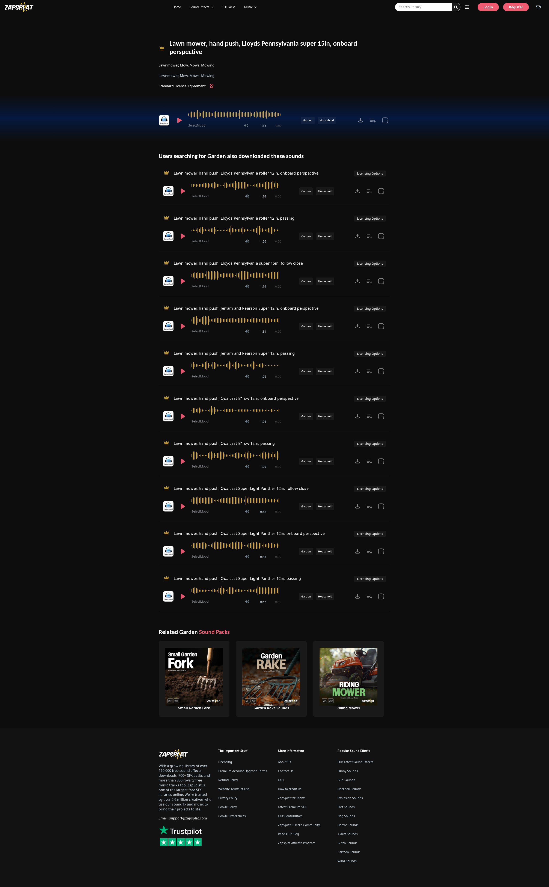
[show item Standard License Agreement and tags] (385, 120)
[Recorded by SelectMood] (164, 120)
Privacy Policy (227, 798)
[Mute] (246, 125)
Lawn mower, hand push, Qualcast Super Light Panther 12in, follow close (241, 488)
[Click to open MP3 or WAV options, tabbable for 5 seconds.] (360, 120)
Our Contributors (290, 816)
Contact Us (285, 771)
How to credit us (289, 789)
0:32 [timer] (263, 512)
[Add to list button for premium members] (373, 120)
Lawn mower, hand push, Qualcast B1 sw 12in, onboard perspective (236, 398)
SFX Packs (228, 7)
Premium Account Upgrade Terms (242, 771)
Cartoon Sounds (349, 852)
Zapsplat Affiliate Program (296, 843)
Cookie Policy (227, 807)
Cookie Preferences (232, 816)
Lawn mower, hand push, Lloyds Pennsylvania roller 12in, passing (234, 218)
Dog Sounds (346, 816)
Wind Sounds (347, 861)
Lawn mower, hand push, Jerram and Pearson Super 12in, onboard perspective (246, 308)
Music (248, 7)
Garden (307, 120)
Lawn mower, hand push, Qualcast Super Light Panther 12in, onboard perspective (249, 533)
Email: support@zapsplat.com (183, 818)
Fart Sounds (346, 807)
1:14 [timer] (263, 196)
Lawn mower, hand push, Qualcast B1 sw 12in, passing (224, 443)
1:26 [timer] (263, 241)
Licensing (225, 762)
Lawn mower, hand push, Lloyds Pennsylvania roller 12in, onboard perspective (246, 173)
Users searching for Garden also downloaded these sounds (231, 157)
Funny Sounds (348, 771)
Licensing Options (370, 173)
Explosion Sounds (350, 798)
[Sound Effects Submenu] (213, 7)
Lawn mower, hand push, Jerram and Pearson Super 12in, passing (234, 353)
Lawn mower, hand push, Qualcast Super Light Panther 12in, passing (237, 578)
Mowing (207, 65)
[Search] (456, 7)
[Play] (179, 120)
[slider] (235, 114)
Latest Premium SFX (292, 807)
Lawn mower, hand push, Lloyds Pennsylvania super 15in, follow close (238, 263)
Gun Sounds (346, 780)
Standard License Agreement (182, 86)
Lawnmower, (169, 65)
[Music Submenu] (257, 7)
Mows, (195, 65)
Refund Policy (228, 780)
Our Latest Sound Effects (355, 762)
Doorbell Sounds (349, 789)
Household (327, 120)
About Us (284, 762)
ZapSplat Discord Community (299, 825)
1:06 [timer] (263, 421)
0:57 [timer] (263, 602)
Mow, (184, 65)
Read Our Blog (288, 834)
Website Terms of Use (233, 789)
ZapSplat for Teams (292, 798)
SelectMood (196, 125)
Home (177, 7)
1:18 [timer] (263, 126)
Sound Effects (199, 7)
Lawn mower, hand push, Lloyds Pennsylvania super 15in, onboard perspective (263, 48)
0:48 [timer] (263, 557)
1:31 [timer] (263, 331)
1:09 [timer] (263, 467)
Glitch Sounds (347, 843)
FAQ (281, 780)
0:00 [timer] (279, 126)
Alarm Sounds (348, 834)
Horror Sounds (348, 825)
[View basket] (539, 7)
